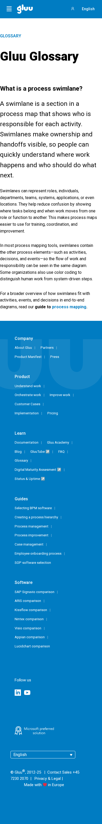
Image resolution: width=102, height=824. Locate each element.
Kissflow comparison (31, 610)
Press (54, 357)
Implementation (27, 413)
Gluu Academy (58, 442)
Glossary (10, 35)
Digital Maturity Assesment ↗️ (38, 470)
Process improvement (31, 535)
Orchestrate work (28, 395)
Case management (29, 544)
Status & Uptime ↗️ (30, 479)
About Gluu (23, 348)
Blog (18, 452)
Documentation (26, 442)
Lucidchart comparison (32, 646)
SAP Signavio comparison (34, 592)
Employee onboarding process (38, 553)
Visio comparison (28, 628)
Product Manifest (28, 357)
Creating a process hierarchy (36, 517)
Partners (47, 348)
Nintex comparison (29, 619)
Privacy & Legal (48, 778)
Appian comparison (30, 637)
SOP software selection (33, 563)
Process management (31, 526)
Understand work (28, 386)
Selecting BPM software (33, 508)
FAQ (61, 452)
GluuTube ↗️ (40, 452)
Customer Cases (27, 404)
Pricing (52, 413)
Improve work (60, 395)
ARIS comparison (28, 601)
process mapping (69, 306)
